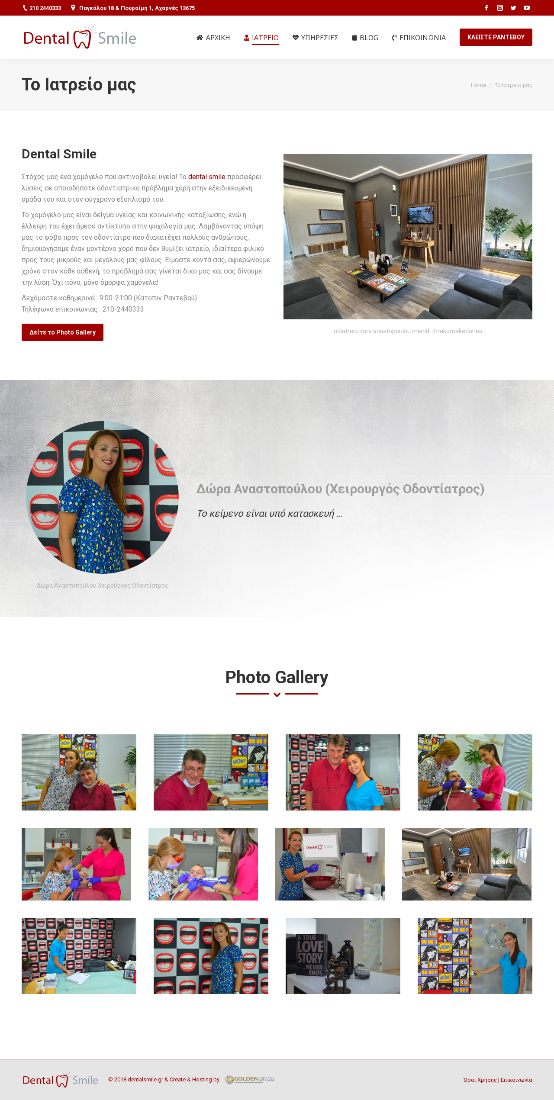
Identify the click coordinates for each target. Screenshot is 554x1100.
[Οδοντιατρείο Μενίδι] (475, 956)
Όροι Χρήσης (480, 1080)
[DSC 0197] (76, 864)
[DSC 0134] (343, 956)
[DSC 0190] (330, 864)
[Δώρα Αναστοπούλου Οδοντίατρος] (211, 956)
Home (478, 85)
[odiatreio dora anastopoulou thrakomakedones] (466, 864)
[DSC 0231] (343, 772)
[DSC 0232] (211, 772)
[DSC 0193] (203, 864)
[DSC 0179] (79, 956)
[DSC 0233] (79, 772)
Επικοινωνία (516, 1080)
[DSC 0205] (475, 772)
